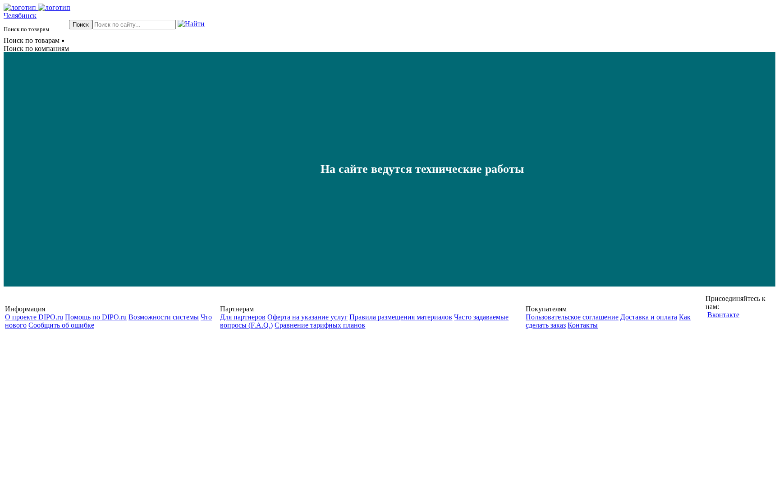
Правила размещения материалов (400, 317)
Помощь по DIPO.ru (96, 317)
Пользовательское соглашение (572, 317)
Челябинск (20, 15)
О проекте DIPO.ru (34, 317)
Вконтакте (723, 315)
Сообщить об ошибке (61, 325)
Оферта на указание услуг (307, 317)
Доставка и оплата (648, 317)
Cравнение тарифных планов (320, 325)
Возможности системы (163, 317)
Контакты (583, 325)
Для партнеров (243, 317)
